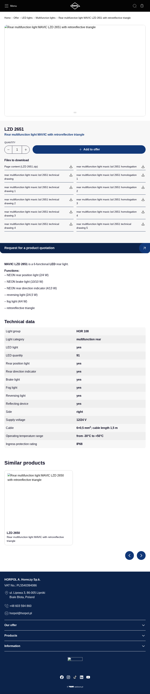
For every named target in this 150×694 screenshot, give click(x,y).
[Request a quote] (142, 6)
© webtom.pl (75, 687)
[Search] (134, 6)
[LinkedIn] (81, 677)
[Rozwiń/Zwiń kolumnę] (143, 625)
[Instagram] (68, 677)
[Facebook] (62, 677)
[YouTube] (88, 677)
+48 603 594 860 (20, 605)
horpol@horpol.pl (21, 613)
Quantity (9, 142)
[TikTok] (75, 677)
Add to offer (91, 149)
